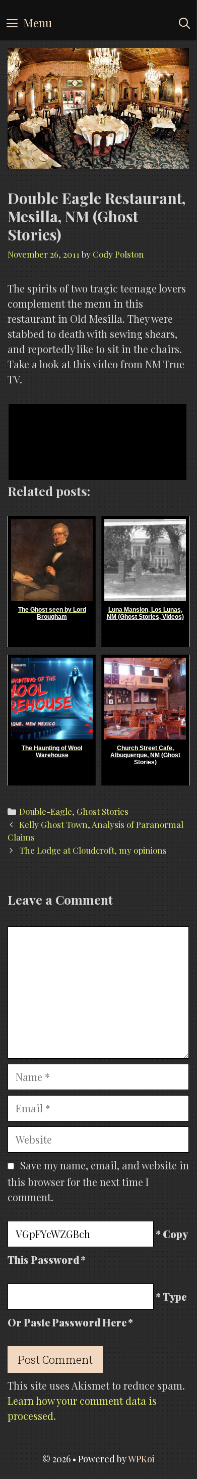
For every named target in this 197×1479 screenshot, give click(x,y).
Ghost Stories (102, 811)
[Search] (184, 22)
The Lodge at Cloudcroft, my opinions (93, 850)
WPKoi (141, 1459)
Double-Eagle (45, 811)
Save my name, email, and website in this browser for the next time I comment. (98, 1181)
